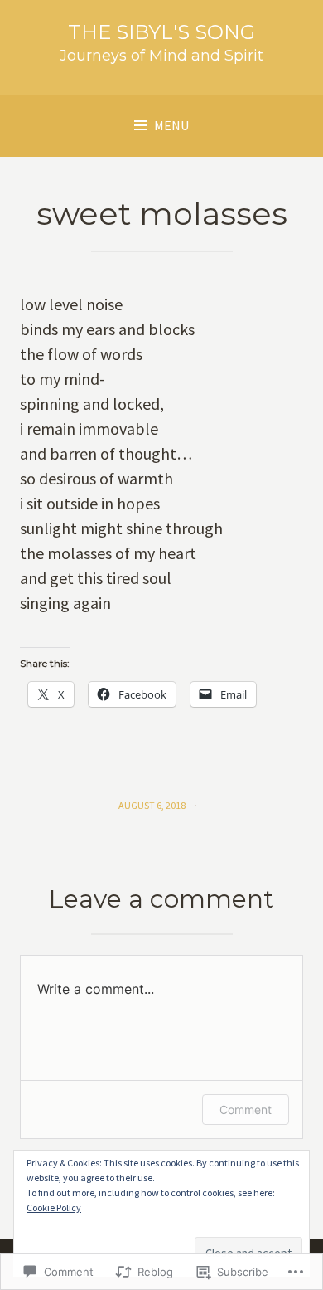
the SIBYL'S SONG (161, 32)
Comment (245, 1110)
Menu (171, 125)
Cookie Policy (54, 1207)
